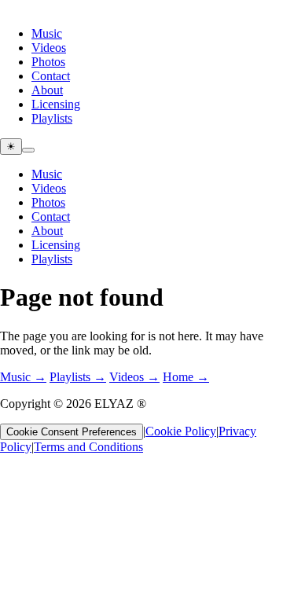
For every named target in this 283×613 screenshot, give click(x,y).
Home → (186, 377)
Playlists (51, 118)
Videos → (134, 377)
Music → (23, 377)
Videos (48, 47)
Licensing (55, 104)
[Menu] (28, 150)
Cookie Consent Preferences (71, 432)
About (47, 90)
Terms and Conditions (88, 446)
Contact (50, 76)
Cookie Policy (180, 431)
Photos (48, 61)
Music (46, 33)
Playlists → (78, 377)
